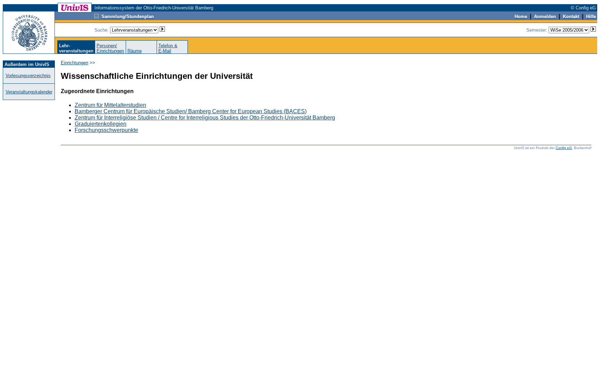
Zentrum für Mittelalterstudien (110, 105)
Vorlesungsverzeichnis (28, 75)
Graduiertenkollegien (100, 124)
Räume (134, 50)
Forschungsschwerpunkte (106, 130)
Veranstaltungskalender (29, 91)
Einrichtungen (74, 62)
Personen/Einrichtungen (110, 48)
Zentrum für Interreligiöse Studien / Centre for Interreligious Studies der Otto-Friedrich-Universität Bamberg (205, 118)
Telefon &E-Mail (167, 48)
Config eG (564, 148)
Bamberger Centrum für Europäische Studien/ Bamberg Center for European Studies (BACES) (191, 111)
